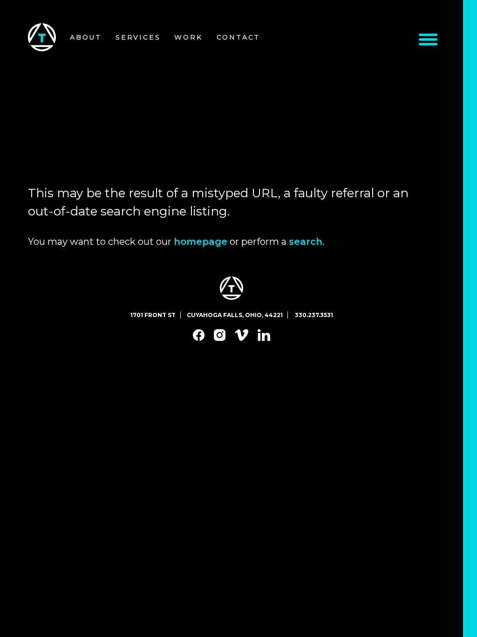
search (305, 241)
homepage (200, 241)
